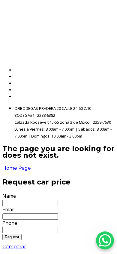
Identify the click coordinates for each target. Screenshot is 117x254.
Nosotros (104, 83)
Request (12, 237)
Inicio (108, 70)
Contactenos (99, 90)
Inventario (102, 76)
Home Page (16, 168)
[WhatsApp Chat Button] (105, 240)
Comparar (14, 246)
